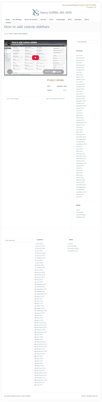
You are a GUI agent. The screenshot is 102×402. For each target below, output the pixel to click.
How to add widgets (13, 98)
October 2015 (80, 141)
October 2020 (80, 70)
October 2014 (80, 161)
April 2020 (79, 74)
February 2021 (80, 65)
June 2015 (79, 149)
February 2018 (80, 96)
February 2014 (80, 180)
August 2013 (80, 194)
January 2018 (80, 98)
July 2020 (79, 72)
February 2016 (80, 134)
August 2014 (80, 165)
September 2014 (81, 163)
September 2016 (81, 122)
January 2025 (80, 58)
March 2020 (80, 77)
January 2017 (80, 120)
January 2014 (80, 182)
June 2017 (79, 113)
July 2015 (79, 146)
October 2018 (80, 86)
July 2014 (79, 168)
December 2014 (81, 156)
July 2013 (79, 197)
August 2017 (80, 108)
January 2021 (80, 67)
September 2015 (81, 144)
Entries (79, 212)
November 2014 (81, 158)
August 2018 (80, 89)
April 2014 (79, 175)
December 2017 (81, 101)
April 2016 (79, 132)
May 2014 (79, 173)
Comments (81, 214)
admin (65, 90)
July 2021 (79, 62)
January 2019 (80, 84)
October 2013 (80, 189)
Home (6, 33)
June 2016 (79, 129)
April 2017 (79, 115)
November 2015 (81, 139)
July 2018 (79, 91)
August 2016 (80, 125)
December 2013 (81, 185)
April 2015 (79, 151)
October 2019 (80, 79)
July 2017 (79, 110)
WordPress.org (80, 217)
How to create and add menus (55, 98)
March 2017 (80, 118)
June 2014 (79, 170)
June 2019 (79, 82)
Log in (78, 210)
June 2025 (79, 55)
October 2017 (80, 103)
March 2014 (80, 177)
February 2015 (80, 153)
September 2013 (81, 192)
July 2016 (79, 127)
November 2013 (81, 187)
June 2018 (79, 94)
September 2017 (81, 106)
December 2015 (81, 137)
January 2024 (80, 60)
